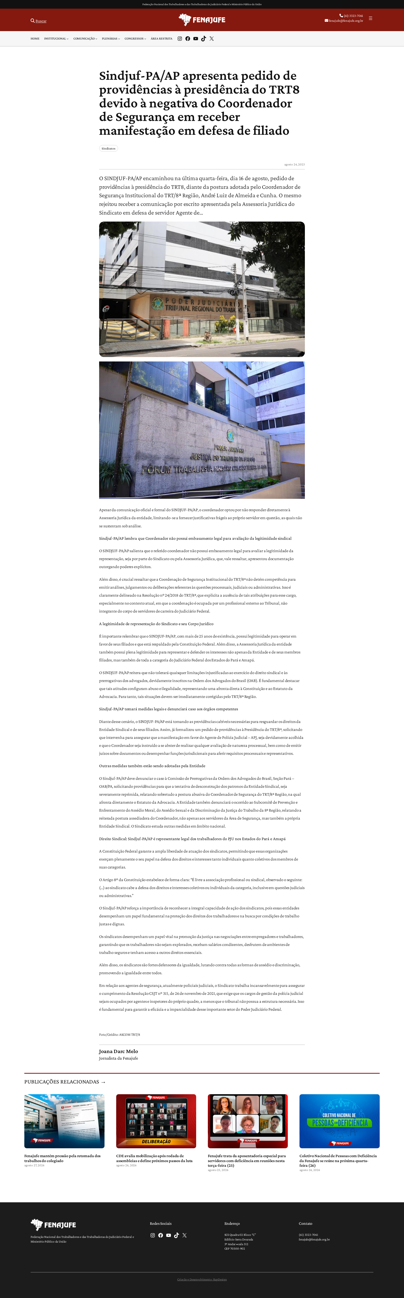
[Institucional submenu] (68, 39)
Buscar (41, 20)
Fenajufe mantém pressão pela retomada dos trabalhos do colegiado (62, 1158)
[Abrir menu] (370, 18)
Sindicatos (108, 148)
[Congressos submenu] (145, 39)
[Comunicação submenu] (96, 39)
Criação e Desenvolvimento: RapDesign (202, 1279)
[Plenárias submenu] (119, 39)
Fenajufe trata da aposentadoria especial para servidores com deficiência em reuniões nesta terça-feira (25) (247, 1160)
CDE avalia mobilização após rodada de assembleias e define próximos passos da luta (154, 1158)
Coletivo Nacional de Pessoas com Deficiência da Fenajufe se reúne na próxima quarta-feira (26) (338, 1160)
